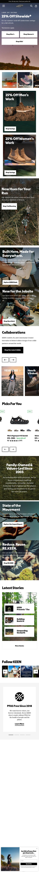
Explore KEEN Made (10, 282)
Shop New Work (9, 321)
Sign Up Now (29, 864)
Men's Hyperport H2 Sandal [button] (17, 436)
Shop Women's (29, 34)
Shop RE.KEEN (8, 563)
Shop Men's (10, 34)
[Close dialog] (37, 848)
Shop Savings (10, 129)
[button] (3, 5)
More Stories (19, 646)
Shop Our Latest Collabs (12, 350)
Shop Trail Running (9, 206)
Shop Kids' (19, 41)
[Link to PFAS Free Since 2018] (19, 709)
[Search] (31, 6)
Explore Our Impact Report (13, 524)
